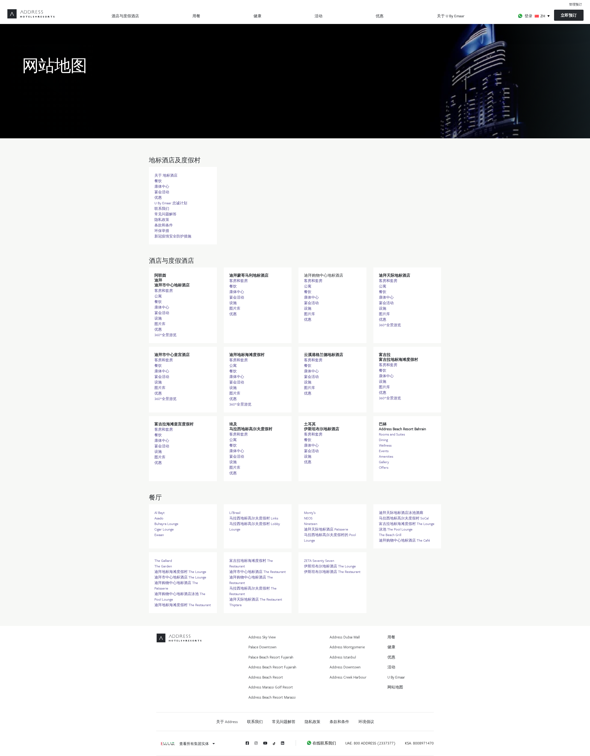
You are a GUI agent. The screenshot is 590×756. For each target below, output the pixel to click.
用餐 (196, 15)
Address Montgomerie (347, 647)
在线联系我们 (324, 743)
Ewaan (159, 534)
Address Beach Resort (265, 677)
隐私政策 (161, 219)
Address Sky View (262, 637)
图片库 (159, 323)
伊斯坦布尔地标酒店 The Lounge (330, 566)
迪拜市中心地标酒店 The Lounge (180, 577)
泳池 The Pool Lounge (396, 529)
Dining (383, 439)
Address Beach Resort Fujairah (272, 667)
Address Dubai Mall (345, 637)
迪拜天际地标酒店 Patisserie (326, 529)
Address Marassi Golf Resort (270, 687)
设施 (158, 318)
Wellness (385, 445)
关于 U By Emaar (450, 15)
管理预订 (575, 4)
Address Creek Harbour (348, 677)
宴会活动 (161, 191)
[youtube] (265, 743)
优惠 (380, 15)
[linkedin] (282, 743)
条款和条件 (163, 225)
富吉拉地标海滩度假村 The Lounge (406, 523)
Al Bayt (159, 512)
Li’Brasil (234, 512)
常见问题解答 (165, 213)
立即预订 (569, 15)
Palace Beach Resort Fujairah (270, 657)
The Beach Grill (390, 534)
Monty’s (310, 512)
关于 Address (227, 721)
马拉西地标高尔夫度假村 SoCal (404, 518)
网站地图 (395, 687)
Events (384, 450)
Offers (383, 467)
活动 (318, 15)
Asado (158, 518)
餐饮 (158, 180)
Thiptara (235, 604)
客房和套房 (163, 290)
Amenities (386, 456)
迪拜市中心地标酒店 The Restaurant (257, 571)
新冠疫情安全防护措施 (172, 236)
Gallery (384, 461)
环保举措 (161, 230)
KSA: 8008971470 (419, 743)
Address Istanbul (343, 657)
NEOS (308, 518)
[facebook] (247, 743)
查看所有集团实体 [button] (194, 743)
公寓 (158, 296)
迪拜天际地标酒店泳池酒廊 (401, 512)
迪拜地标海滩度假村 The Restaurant (182, 604)
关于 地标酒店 (165, 175)
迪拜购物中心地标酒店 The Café (404, 540)
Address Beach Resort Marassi (272, 697)
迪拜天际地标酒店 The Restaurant (255, 599)
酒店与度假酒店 (125, 15)
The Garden (163, 566)
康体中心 (161, 186)
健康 (257, 15)
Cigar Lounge (164, 529)
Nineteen (310, 523)
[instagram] (256, 743)
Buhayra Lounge (166, 523)
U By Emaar (396, 677)
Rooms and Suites (392, 434)
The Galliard (163, 560)
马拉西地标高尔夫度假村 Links (253, 518)
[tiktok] (274, 743)
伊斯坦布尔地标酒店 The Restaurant (332, 571)
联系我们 (161, 208)
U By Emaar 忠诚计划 (170, 202)
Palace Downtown (262, 647)
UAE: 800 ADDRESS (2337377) (370, 743)
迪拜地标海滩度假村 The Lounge (180, 571)
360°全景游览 (165, 334)
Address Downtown (345, 667)
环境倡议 (366, 721)
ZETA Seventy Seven (319, 560)
